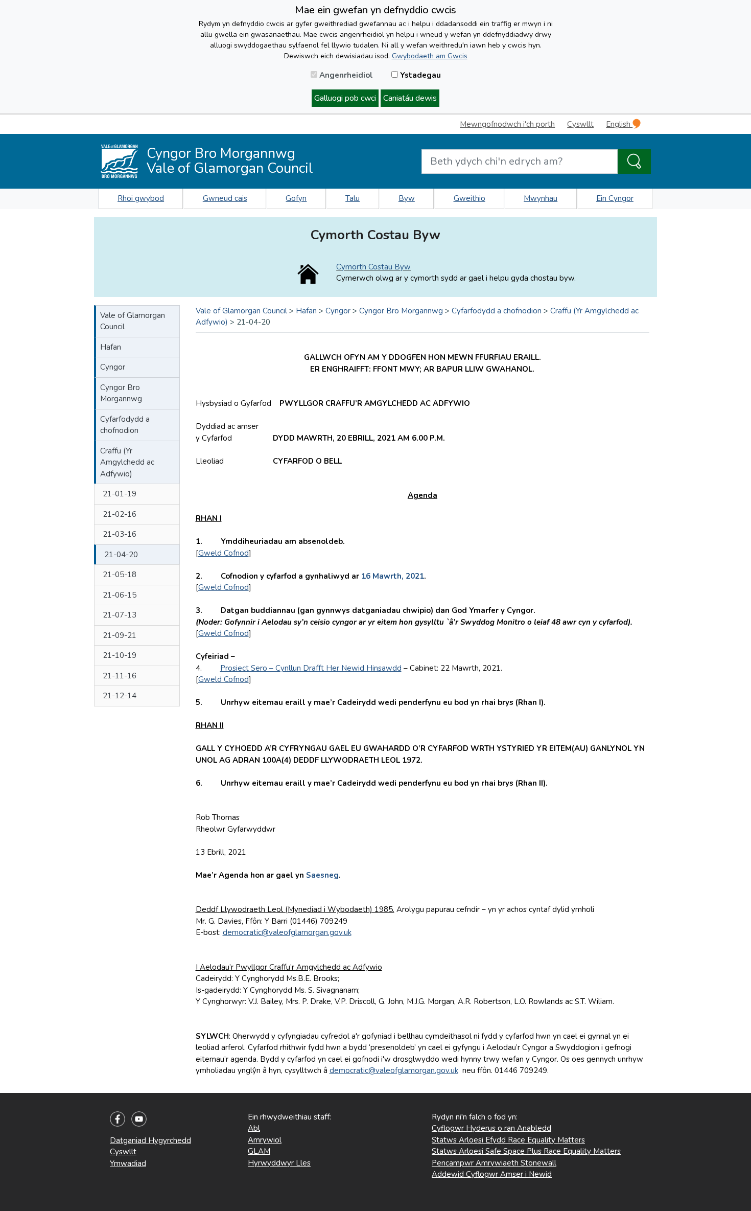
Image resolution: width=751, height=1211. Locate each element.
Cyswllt (580, 124)
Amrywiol (264, 1140)
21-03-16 (119, 534)
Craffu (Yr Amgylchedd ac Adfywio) (127, 462)
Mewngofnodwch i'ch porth (507, 124)
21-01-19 (119, 494)
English (619, 124)
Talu (352, 198)
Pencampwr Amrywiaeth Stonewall (494, 1163)
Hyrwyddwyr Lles (279, 1163)
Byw (406, 198)
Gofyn (296, 198)
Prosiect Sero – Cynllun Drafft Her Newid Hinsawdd (311, 668)
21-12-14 (119, 696)
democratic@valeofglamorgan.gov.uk (287, 932)
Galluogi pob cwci (345, 98)
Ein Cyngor (614, 198)
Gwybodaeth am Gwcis (429, 56)
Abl (254, 1128)
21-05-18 (119, 574)
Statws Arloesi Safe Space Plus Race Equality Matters (526, 1151)
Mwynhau (540, 198)
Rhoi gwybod (141, 198)
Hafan (110, 347)
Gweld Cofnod (223, 553)
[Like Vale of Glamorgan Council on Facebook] (117, 1118)
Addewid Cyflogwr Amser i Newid (492, 1174)
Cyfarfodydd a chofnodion (125, 425)
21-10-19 (119, 655)
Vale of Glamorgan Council (132, 321)
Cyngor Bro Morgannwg (121, 393)
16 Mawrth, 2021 (392, 576)
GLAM (259, 1151)
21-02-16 (119, 514)
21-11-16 (119, 676)
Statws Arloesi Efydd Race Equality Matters (508, 1140)
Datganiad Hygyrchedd (150, 1140)
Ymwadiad (128, 1163)
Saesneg (322, 875)
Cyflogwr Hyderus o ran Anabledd (491, 1128)
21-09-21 (119, 635)
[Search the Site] (634, 161)
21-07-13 (119, 615)
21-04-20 (121, 555)
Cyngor (112, 367)
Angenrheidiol (345, 75)
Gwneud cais (225, 198)
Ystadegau (419, 75)
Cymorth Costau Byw (373, 267)
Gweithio (469, 198)
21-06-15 (119, 595)
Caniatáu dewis (410, 98)
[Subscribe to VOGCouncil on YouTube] (139, 1118)
